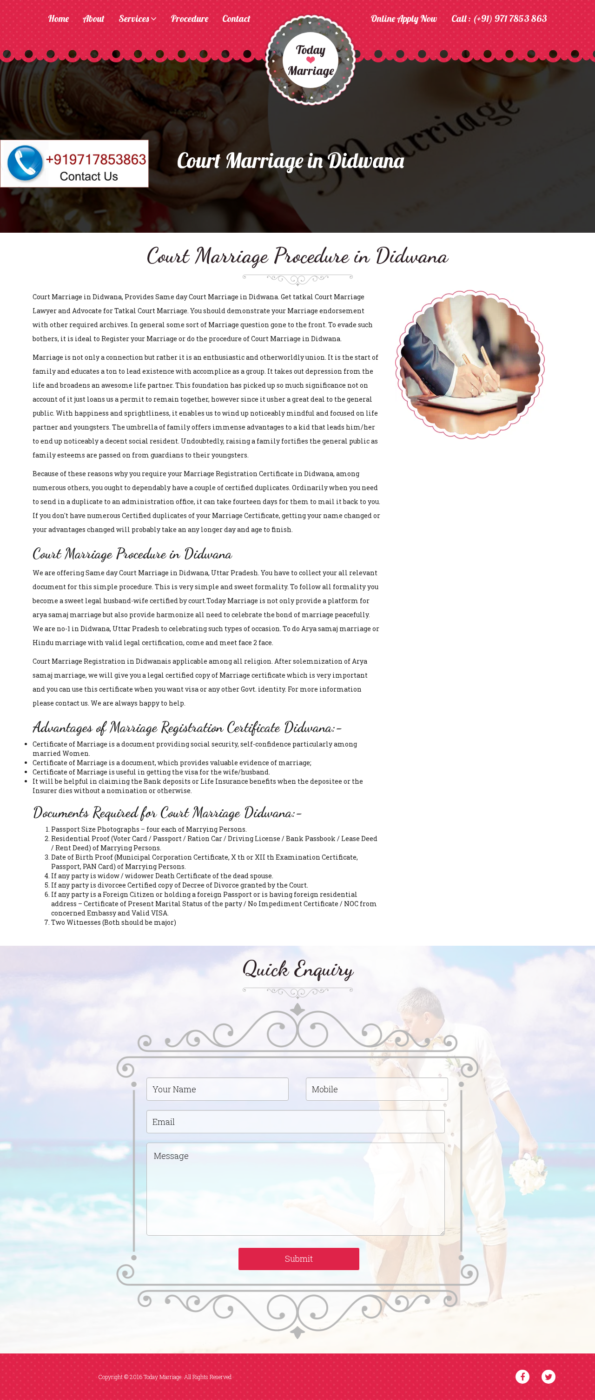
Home (58, 19)
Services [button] (135, 19)
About (94, 19)
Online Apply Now (403, 19)
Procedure (189, 19)
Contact (236, 19)
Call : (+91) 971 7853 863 (499, 19)
